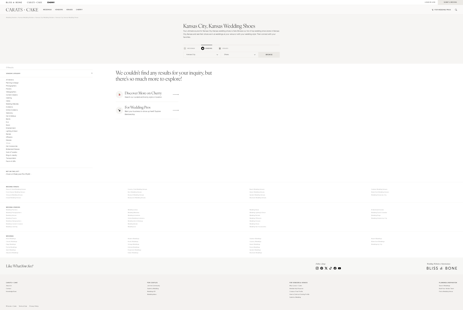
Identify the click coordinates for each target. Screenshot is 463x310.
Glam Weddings (11, 250)
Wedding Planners (11, 209)
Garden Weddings (255, 250)
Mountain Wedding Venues (258, 197)
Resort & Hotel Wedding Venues (16, 189)
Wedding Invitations (134, 215)
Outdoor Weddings (255, 238)
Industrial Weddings (12, 252)
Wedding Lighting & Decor (258, 212)
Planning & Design (12, 83)
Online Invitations (12, 110)
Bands (8, 119)
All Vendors (10, 80)
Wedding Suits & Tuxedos (379, 212)
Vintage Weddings (133, 244)
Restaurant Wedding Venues (137, 197)
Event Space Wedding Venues (15, 192)
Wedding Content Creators (14, 224)
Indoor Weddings (133, 252)
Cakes (8, 101)
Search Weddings (444, 285)
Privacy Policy (34, 306)
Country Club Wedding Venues (137, 189)
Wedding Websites (12, 104)
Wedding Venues (11, 215)
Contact (8, 288)
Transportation (11, 158)
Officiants (9, 137)
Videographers (11, 92)
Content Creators (12, 95)
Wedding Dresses (255, 221)
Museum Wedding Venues (136, 195)
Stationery (9, 113)
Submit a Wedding (153, 288)
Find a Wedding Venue (446, 291)
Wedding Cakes (133, 209)
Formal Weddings (11, 247)
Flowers (8, 89)
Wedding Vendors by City (379, 218)
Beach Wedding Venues (257, 189)
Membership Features (296, 288)
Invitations (9, 107)
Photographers (11, 86)
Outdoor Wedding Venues (379, 189)
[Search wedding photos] (51, 2)
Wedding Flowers (11, 218)
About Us (9, 285)
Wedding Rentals (255, 215)
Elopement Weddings (134, 250)
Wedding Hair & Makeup (135, 221)
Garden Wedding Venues (257, 195)
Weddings (47, 9)
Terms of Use (23, 306)
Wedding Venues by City (379, 195)
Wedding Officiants (255, 218)
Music (8, 125)
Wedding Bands (133, 224)
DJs (7, 122)
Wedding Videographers (13, 221)
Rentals (8, 134)
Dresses (8, 140)
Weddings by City (376, 244)
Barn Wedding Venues (135, 192)
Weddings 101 (151, 291)
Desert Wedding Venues (257, 192)
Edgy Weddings (11, 244)
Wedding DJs (132, 226)
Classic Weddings (11, 241)
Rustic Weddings (133, 241)
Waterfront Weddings (378, 241)
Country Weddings (255, 241)
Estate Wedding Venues (13, 197)
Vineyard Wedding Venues (14, 195)
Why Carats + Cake (295, 285)
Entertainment (11, 128)
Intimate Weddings (133, 247)
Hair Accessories (12, 146)
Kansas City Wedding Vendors (45, 17)
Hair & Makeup (11, 116)
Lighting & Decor (12, 131)
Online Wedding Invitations (136, 218)
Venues (69, 9)
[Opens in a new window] (14, 2)
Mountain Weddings (256, 252)
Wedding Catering (11, 226)
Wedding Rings (376, 215)
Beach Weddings (376, 238)
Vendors (59, 9)
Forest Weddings (255, 247)
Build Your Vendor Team (446, 288)
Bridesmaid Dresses (13, 149)
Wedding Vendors (11, 17)
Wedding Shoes (254, 224)
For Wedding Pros (443, 10)
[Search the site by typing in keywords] (455, 10)
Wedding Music (254, 209)
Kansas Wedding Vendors (26, 17)
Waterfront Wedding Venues (380, 192)
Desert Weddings (255, 244)
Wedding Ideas (151, 294)
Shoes (8, 143)
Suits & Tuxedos (11, 152)
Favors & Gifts (11, 161)
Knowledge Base (11, 291)
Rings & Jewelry (11, 155)
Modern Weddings (133, 238)
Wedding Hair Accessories (258, 226)
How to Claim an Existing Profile (299, 294)
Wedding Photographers (13, 212)
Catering (9, 98)
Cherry (79, 9)
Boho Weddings (11, 238)
